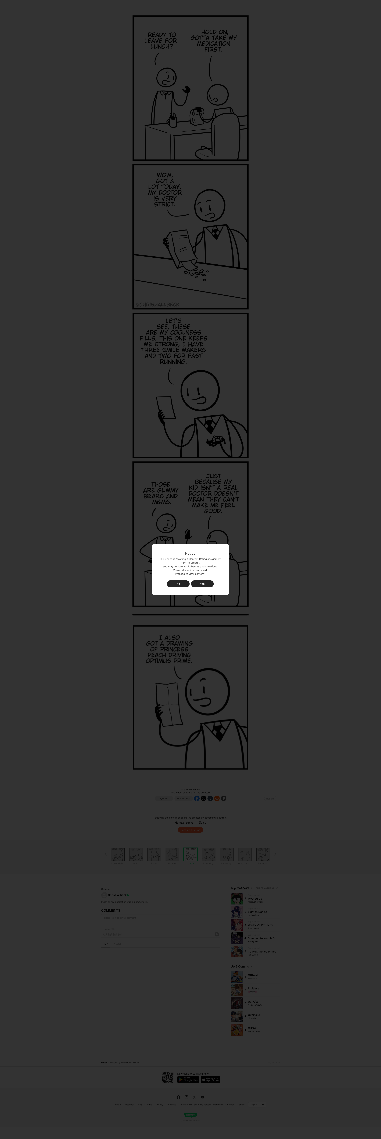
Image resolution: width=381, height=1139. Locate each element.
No (178, 583)
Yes (202, 583)
